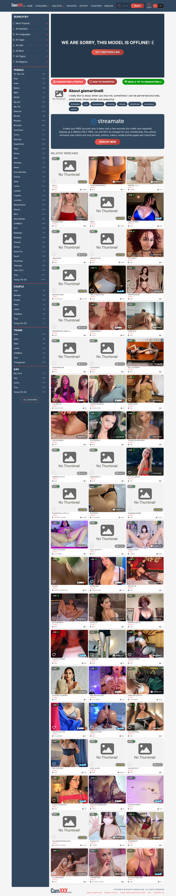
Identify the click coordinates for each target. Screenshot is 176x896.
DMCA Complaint (94, 893)
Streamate (75, 104)
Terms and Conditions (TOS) (132, 893)
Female (55, 187)
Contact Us (158, 893)
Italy (94, 335)
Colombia (96, 517)
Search (137, 6)
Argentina (58, 408)
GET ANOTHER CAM (108, 52)
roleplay (122, 104)
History (83, 6)
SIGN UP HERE (107, 141)
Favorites (72, 6)
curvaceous (149, 104)
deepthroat (135, 104)
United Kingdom (61, 590)
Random (109, 6)
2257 (149, 893)
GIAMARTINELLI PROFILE (69, 81)
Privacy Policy (111, 893)
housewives (97, 104)
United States (60, 517)
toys (86, 104)
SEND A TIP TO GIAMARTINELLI (145, 81)
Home (29, 6)
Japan (132, 190)
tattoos (74, 109)
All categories (30, 400)
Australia (58, 299)
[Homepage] (18, 5)
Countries (96, 6)
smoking (110, 104)
